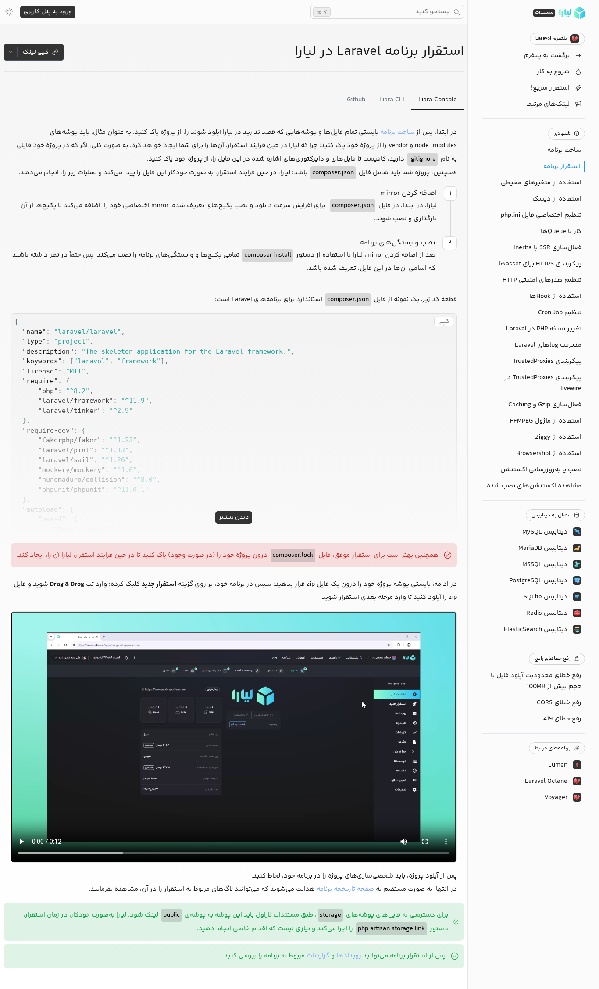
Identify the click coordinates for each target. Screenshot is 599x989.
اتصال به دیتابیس (550, 515)
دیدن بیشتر (234, 517)
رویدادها (348, 956)
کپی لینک (36, 52)
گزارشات (318, 956)
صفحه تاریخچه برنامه (345, 889)
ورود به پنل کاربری (48, 12)
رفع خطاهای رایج (552, 659)
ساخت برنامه (397, 132)
